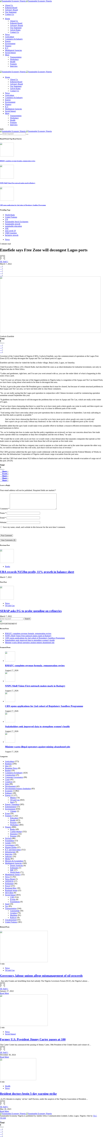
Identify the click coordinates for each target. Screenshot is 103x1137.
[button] (2, 129)
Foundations (15, 902)
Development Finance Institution (18, 788)
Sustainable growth (12, 224)
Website (3, 522)
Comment (4, 509)
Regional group (11, 890)
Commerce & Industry (14, 39)
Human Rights (11, 847)
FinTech (8, 838)
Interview (14, 66)
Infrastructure (10, 852)
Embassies (14, 868)
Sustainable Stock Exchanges (16, 222)
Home (7, 19)
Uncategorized (11, 920)
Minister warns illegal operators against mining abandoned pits (29, 642)
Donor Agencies (16, 865)
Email (3, 518)
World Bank (10, 215)
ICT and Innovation (13, 850)
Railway (13, 917)
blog (7, 766)
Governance (10, 845)
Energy (8, 41)
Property (13, 822)
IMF (12, 870)
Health (12, 62)
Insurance (14, 834)
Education (14, 818)
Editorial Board (11, 8)
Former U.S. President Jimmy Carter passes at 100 (33, 1039)
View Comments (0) (8, 540)
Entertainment (10, 807)
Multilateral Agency (13, 874)
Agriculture (9, 37)
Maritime (13, 915)
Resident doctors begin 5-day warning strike (28, 1093)
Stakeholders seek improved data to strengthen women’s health (30, 640)
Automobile (14, 911)
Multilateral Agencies (13, 50)
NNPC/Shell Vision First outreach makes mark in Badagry (17, 183)
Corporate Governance (14, 777)
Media (7, 859)
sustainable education (13, 226)
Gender (8, 843)
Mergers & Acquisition (14, 861)
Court (7, 779)
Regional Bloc (10, 888)
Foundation (9, 841)
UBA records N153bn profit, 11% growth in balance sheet (37, 571)
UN (6, 219)
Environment (10, 43)
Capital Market (16, 831)
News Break (10, 879)
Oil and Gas (10, 606)
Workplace (14, 59)
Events (12, 899)
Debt (7, 784)
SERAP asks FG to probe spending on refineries (31, 611)
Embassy (8, 793)
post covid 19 (10, 231)
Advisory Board (11, 10)
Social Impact (10, 53)
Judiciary (8, 856)
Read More (4, 993)
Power (7, 886)
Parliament (9, 884)
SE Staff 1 (4, 262)
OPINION (9, 881)
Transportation (15, 57)
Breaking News (11, 768)
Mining (13, 798)
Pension (13, 836)
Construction (10, 775)
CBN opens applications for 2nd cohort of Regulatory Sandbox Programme (23, 205)
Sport (7, 904)
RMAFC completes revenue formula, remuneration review (17, 161)
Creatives (8, 782)
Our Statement (10, 12)
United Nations (11, 217)
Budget (8, 770)
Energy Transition (12, 804)
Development (10, 786)
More (7, 55)
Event (7, 813)
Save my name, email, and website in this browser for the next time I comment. (34, 527)
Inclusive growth (11, 235)
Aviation (13, 913)
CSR (12, 897)
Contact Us (9, 14)
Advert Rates (15, 30)
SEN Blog (9, 893)
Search (27, 619)
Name (3, 513)
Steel (12, 802)
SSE (7, 228)
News (7, 34)
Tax (6, 906)
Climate (13, 811)
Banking (8, 764)
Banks (7, 566)
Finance (8, 46)
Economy (9, 791)
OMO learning (11, 233)
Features (13, 64)
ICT (6, 48)
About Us (9, 5)
